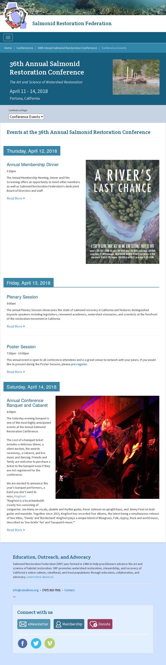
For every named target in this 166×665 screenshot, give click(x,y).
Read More (14, 198)
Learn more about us (40, 577)
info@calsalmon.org (26, 590)
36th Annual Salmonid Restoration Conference (67, 48)
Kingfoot (20, 496)
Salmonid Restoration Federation (72, 23)
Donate (104, 623)
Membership (72, 623)
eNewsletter (38, 623)
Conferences (24, 48)
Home (8, 48)
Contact (69, 590)
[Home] (16, 16)
